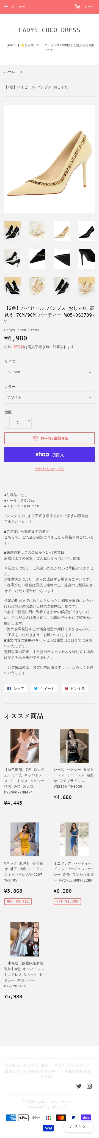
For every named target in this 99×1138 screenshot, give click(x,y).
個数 (8, 412)
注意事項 (47, 1077)
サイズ (10, 361)
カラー (10, 386)
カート (88, 7)
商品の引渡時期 (77, 1071)
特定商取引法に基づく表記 (26, 1065)
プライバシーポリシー (72, 1065)
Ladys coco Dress (49, 30)
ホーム (9, 71)
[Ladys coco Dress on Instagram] (89, 1087)
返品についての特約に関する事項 (32, 1071)
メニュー (18, 7)
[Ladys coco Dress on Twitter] (79, 1087)
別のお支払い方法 (49, 469)
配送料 (18, 347)
